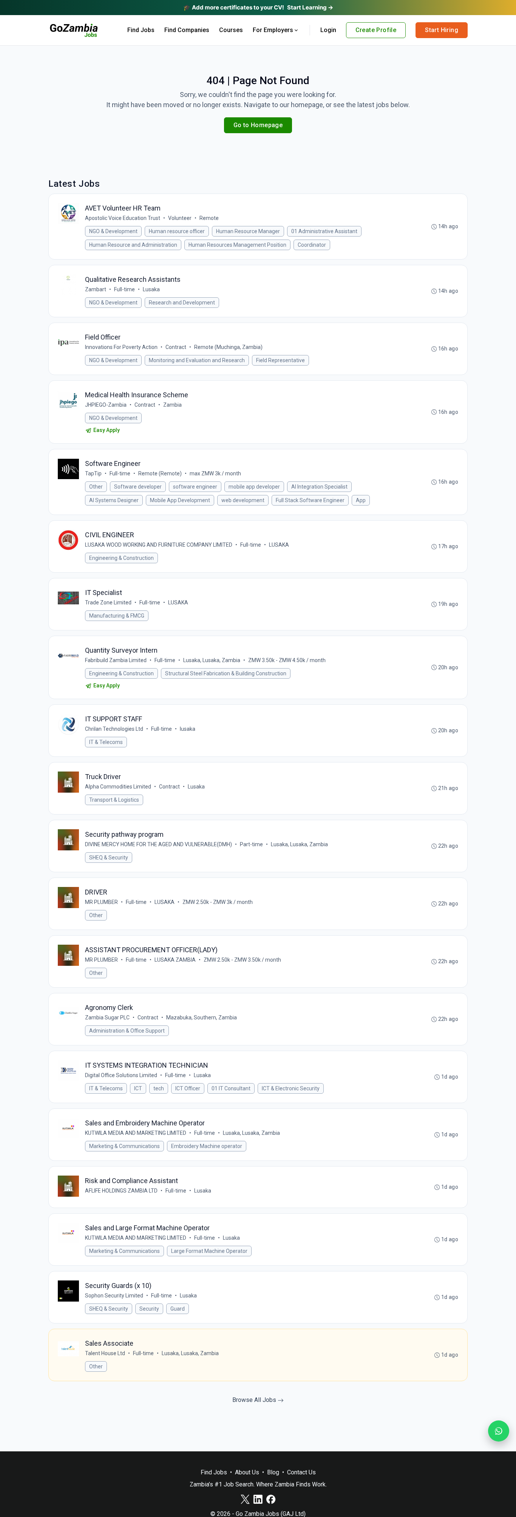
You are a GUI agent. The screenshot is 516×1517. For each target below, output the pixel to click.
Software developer (138, 487)
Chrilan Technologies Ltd (114, 729)
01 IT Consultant (231, 1088)
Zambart (95, 289)
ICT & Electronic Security (291, 1088)
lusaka (187, 729)
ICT (138, 1088)
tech (158, 1088)
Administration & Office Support (127, 1031)
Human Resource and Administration (133, 245)
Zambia (172, 405)
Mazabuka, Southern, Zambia (201, 1017)
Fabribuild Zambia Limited (116, 660)
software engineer (195, 487)
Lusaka (151, 289)
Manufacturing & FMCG (116, 616)
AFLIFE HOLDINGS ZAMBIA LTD (121, 1191)
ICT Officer (187, 1088)
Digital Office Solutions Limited (121, 1075)
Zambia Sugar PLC (107, 1017)
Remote (209, 218)
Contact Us (301, 1472)
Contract (175, 347)
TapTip (93, 473)
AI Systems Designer (114, 500)
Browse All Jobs (255, 1399)
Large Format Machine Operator (209, 1251)
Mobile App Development (180, 500)
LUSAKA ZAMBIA (175, 960)
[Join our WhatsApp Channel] (498, 1431)
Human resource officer (177, 231)
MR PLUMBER (101, 902)
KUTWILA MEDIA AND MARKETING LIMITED (135, 1133)
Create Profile (376, 30)
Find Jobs (140, 30)
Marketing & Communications (124, 1146)
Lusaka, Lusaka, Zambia (211, 660)
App (361, 500)
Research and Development (182, 303)
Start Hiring (441, 30)
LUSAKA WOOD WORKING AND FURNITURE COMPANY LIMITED (158, 545)
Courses (231, 30)
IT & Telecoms (106, 742)
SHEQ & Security (108, 858)
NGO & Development (113, 231)
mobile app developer (254, 487)
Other (96, 487)
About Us (247, 1472)
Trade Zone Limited (108, 602)
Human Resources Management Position (237, 245)
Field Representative (280, 360)
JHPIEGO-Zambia (106, 405)
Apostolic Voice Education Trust (122, 218)
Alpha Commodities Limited (118, 787)
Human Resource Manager (248, 231)
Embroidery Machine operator (206, 1146)
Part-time (251, 844)
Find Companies (186, 30)
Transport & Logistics (114, 800)
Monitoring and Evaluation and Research (197, 360)
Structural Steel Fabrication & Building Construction (225, 673)
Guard (177, 1309)
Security (149, 1309)
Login (328, 30)
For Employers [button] (273, 30)
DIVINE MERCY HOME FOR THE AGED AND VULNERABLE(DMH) (158, 844)
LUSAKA (279, 545)
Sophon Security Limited (114, 1296)
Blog (273, 1472)
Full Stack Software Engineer (310, 500)
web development (242, 500)
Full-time (124, 289)
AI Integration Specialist (319, 487)
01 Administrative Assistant (324, 231)
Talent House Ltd (105, 1353)
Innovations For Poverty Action (121, 347)
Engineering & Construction (121, 558)
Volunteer (180, 218)
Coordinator (312, 245)
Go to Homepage (258, 125)
